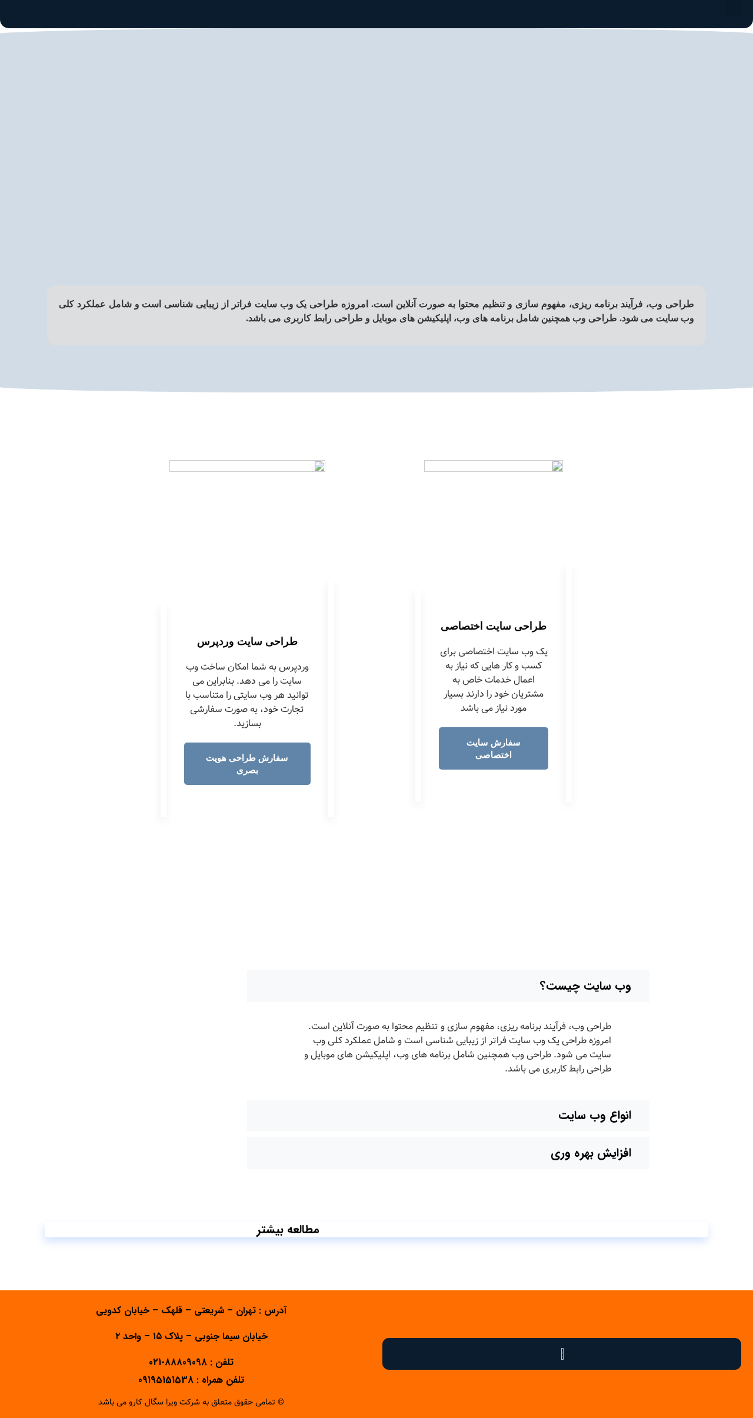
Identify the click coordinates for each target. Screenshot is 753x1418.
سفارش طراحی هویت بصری (247, 764)
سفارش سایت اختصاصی (494, 748)
